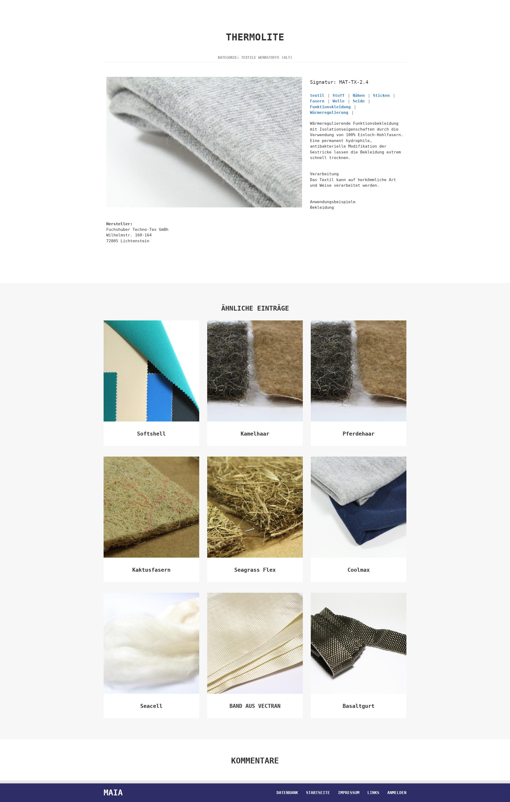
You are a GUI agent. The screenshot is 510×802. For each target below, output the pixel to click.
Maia (113, 792)
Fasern (317, 101)
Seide (359, 101)
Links (373, 792)
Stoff (339, 95)
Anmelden (396, 792)
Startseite (318, 792)
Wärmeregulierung (329, 112)
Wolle (339, 101)
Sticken (381, 95)
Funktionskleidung (330, 107)
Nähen (359, 95)
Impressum (348, 792)
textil (317, 95)
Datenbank (287, 792)
